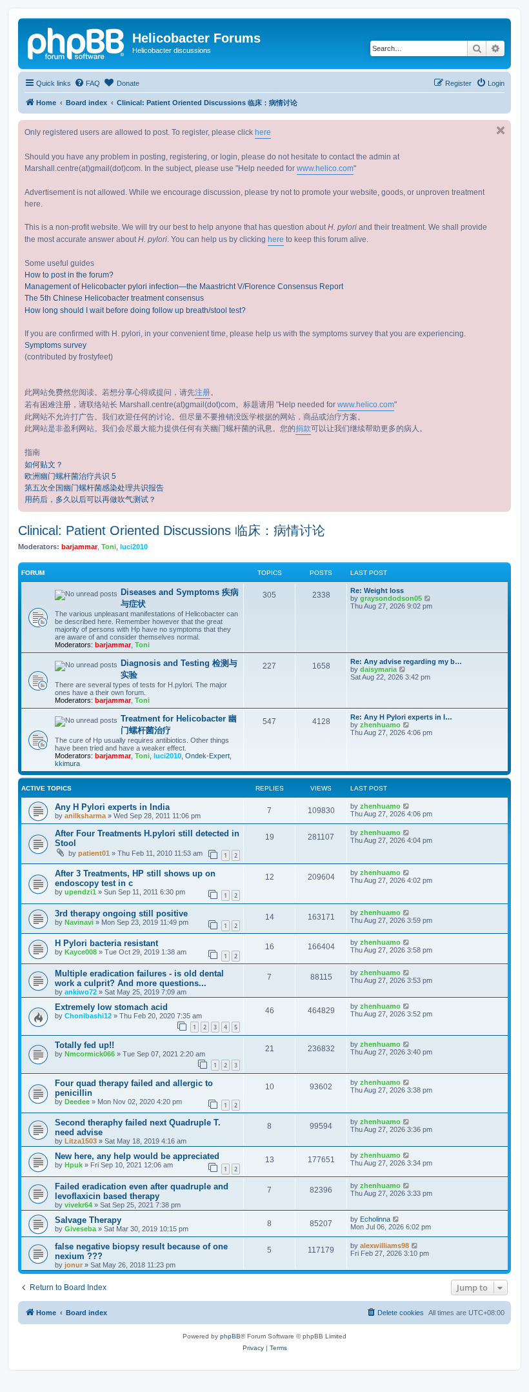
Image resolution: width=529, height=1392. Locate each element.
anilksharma (85, 816)
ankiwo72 (81, 992)
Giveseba (80, 1229)
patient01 (94, 853)
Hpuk (74, 1165)
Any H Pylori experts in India (112, 807)
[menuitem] (87, 83)
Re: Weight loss (377, 590)
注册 (202, 392)
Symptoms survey (55, 345)
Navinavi (79, 922)
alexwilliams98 (384, 1245)
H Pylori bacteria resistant (106, 943)
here (263, 132)
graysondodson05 (391, 598)
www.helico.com (325, 168)
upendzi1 (80, 892)
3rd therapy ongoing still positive (121, 913)
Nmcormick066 (90, 1054)
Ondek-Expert (207, 756)
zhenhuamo (380, 725)
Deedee (77, 1101)
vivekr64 (78, 1205)
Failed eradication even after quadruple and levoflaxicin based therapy (141, 1191)
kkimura (67, 763)
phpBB (230, 1336)
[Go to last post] (407, 806)
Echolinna (375, 1219)
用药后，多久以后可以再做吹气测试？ (90, 499)
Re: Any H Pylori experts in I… (401, 717)
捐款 (303, 428)
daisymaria (378, 669)
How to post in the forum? (69, 274)
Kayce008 (81, 952)
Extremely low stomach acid (111, 1007)
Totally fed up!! (84, 1045)
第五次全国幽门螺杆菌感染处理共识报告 (94, 487)
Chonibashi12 (88, 1016)
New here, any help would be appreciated (137, 1156)
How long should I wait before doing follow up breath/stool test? (135, 310)
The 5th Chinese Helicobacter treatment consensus (114, 298)
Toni (108, 546)
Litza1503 (81, 1141)
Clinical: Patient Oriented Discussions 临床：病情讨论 (171, 530)
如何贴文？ (44, 464)
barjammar (79, 546)
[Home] (76, 42)
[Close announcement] (500, 130)
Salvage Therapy (88, 1220)
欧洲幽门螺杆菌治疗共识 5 (70, 476)
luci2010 (134, 546)
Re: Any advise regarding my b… (406, 661)
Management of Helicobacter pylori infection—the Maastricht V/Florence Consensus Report (184, 286)
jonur (74, 1265)
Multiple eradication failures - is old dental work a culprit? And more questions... (139, 978)
